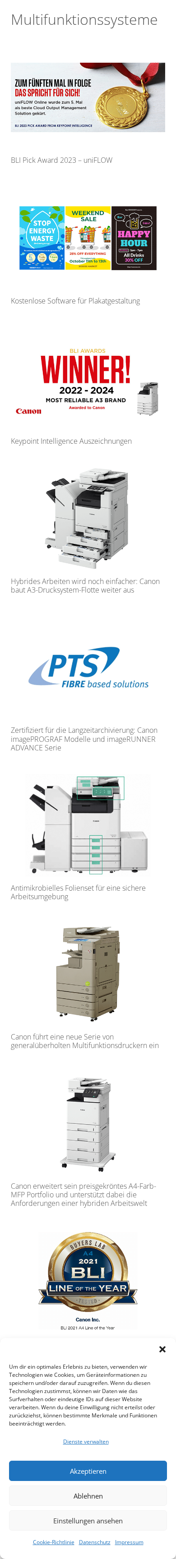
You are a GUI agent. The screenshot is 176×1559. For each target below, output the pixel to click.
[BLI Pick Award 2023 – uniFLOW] (88, 97)
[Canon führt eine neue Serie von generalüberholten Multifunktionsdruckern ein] (88, 974)
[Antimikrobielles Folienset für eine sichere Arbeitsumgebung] (88, 825)
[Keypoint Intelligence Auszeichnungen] (88, 378)
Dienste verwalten (86, 1441)
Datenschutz (95, 1542)
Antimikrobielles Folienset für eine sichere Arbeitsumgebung (78, 892)
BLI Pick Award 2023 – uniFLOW (61, 160)
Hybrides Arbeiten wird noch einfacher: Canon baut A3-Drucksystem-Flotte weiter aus (85, 585)
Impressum (129, 1542)
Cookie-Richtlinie (53, 1542)
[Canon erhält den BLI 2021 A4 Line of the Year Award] (88, 1280)
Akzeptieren (88, 1471)
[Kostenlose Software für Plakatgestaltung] (88, 238)
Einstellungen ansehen (88, 1520)
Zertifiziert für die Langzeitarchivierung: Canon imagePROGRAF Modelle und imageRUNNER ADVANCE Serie (84, 738)
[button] (162, 1349)
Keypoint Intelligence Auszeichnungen (71, 441)
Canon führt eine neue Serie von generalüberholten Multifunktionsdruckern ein (85, 1041)
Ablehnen (88, 1495)
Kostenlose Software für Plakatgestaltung (75, 301)
